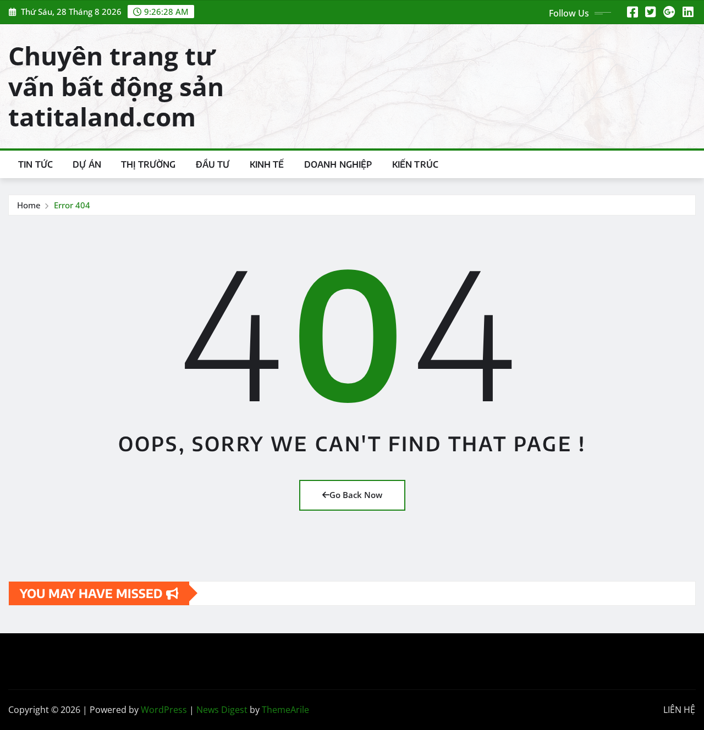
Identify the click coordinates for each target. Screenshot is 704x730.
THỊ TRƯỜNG (148, 164)
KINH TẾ (267, 164)
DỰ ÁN (87, 164)
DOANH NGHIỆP (338, 164)
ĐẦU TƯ (213, 164)
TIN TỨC (35, 164)
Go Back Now (355, 494)
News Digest (222, 710)
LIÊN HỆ (679, 710)
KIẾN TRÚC (415, 164)
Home (29, 205)
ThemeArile (285, 710)
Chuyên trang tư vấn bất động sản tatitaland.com (116, 85)
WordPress (164, 710)
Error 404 (72, 205)
